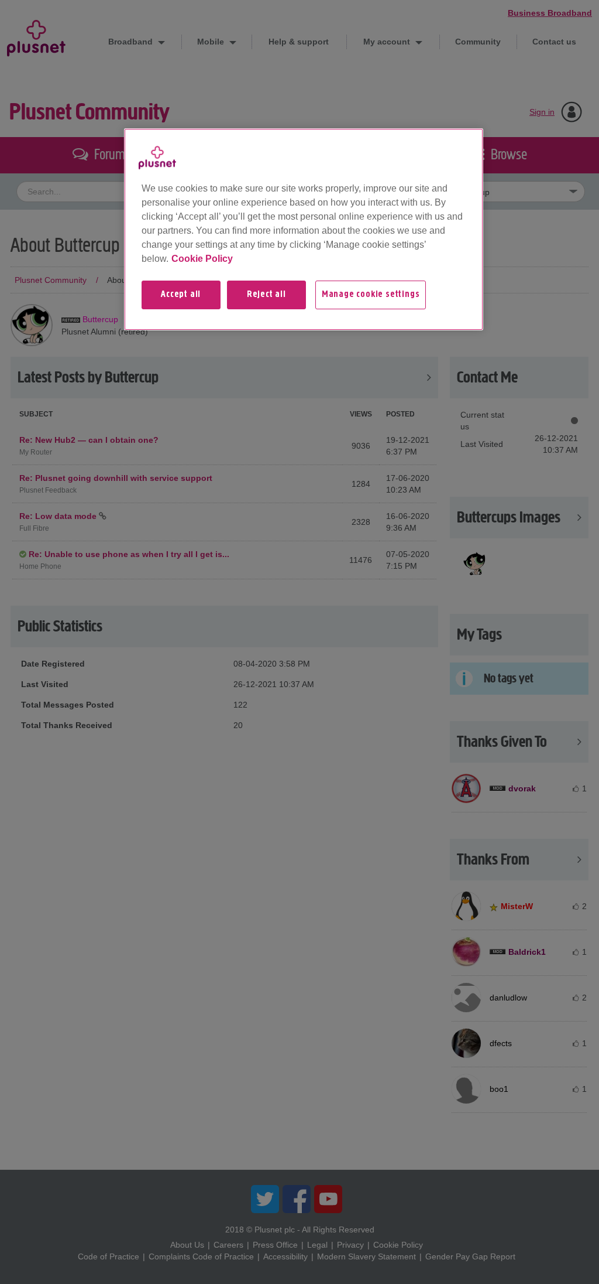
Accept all (181, 294)
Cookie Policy (202, 259)
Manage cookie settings (371, 294)
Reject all (266, 294)
